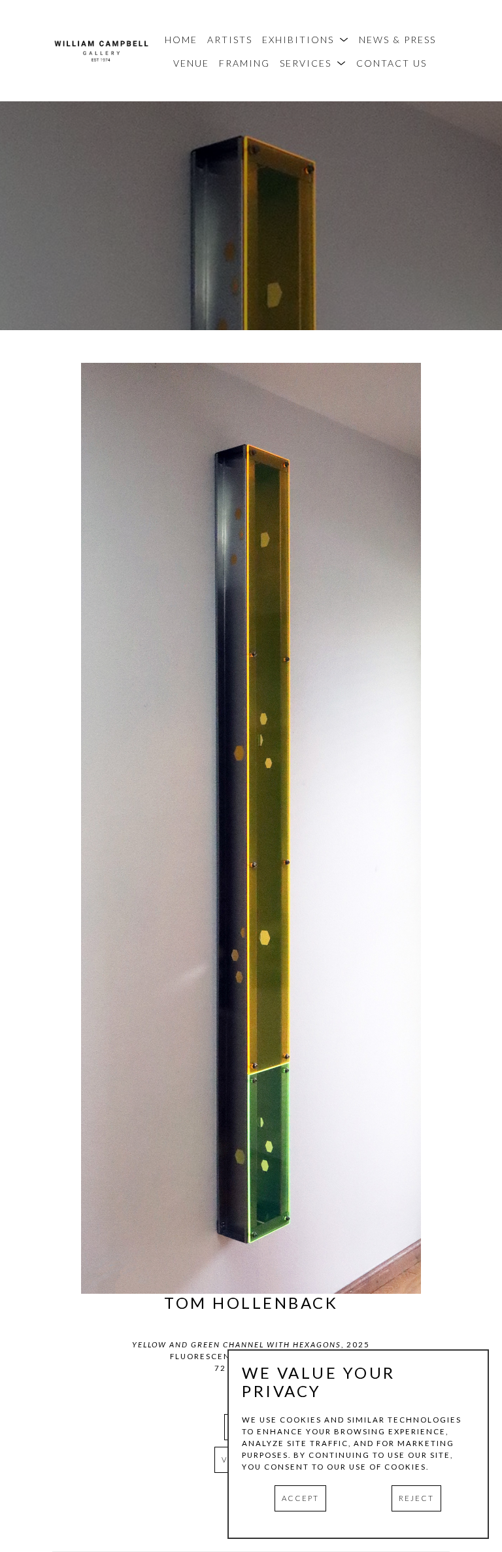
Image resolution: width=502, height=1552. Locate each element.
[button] (305, 39)
